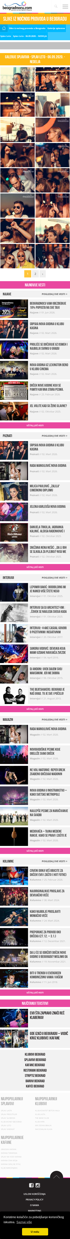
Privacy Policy (34, 1199)
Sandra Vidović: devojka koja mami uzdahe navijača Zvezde (48, 650)
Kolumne (36, 879)
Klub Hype (40, 1121)
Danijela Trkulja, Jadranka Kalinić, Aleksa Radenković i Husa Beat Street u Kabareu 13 (48, 531)
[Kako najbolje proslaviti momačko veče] (14, 916)
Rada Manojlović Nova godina (48, 465)
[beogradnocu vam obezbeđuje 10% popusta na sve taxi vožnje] (14, 308)
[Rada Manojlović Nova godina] (14, 470)
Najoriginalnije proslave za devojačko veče (47, 893)
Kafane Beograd (35, 1065)
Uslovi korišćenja (35, 1194)
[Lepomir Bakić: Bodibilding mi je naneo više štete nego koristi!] (14, 592)
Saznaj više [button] (24, 1222)
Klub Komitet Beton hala (47, 1110)
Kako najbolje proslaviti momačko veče (45, 913)
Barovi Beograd (35, 1081)
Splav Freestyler (9, 1114)
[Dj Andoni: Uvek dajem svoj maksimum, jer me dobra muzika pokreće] (14, 674)
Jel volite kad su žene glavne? (48, 406)
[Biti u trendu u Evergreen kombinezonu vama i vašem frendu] (14, 978)
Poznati (35, 454)
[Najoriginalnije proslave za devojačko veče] (14, 896)
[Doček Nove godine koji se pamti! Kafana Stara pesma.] (14, 390)
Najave (34, 312)
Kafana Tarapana (9, 1153)
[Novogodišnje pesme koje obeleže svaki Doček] (14, 754)
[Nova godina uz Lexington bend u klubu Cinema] (14, 369)
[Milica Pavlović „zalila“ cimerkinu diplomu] (14, 491)
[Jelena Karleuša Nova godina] (14, 511)
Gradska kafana (8, 1149)
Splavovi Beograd (35, 1060)
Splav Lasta (6, 1110)
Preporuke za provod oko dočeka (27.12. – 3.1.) (45, 934)
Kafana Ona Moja (9, 1160)
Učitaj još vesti (35, 425)
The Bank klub (42, 1118)
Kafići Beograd (35, 1086)
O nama (34, 1205)
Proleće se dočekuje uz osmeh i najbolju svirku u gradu (49, 346)
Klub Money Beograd (11, 1121)
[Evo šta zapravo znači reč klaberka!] (14, 1018)
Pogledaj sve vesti (54, 294)
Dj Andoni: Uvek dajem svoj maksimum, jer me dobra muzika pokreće (46, 673)
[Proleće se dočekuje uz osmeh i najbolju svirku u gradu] (14, 349)
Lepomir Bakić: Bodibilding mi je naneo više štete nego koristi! (48, 591)
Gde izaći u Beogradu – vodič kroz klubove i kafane (49, 1035)
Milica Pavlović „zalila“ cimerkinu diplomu (45, 488)
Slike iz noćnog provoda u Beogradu (27, 28)
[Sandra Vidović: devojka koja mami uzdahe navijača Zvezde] (14, 653)
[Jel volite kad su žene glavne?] (14, 410)
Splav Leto (5, 36)
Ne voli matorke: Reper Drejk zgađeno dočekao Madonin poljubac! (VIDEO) (47, 774)
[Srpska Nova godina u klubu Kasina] (14, 329)
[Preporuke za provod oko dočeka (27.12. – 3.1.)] (14, 937)
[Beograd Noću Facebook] (31, 1185)
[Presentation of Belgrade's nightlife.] (17, 6)
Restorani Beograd (35, 1070)
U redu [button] (35, 1231)
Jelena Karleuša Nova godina (48, 506)
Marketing (34, 1210)
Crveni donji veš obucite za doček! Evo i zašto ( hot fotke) (48, 872)
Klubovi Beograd (35, 1054)
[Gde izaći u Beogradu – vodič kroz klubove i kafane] (14, 1038)
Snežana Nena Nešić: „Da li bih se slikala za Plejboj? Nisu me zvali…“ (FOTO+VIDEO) (48, 551)
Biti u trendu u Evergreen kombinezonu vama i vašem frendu (46, 977)
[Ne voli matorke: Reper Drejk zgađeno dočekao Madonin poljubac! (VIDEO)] (14, 774)
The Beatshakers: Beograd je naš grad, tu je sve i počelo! (47, 691)
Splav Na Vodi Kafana (11, 1156)
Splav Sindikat (8, 1129)
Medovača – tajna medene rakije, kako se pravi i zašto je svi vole (48, 835)
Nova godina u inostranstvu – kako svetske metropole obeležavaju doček (48, 794)
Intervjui (35, 596)
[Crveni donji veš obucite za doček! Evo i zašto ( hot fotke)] (14, 875)
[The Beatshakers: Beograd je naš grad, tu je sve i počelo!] (14, 694)
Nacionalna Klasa (43, 1129)
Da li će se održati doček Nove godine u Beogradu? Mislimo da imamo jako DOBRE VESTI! (49, 956)
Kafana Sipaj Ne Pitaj (10, 1164)
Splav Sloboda (8, 1118)
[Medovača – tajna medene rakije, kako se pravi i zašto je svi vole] (14, 836)
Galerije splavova (56, 28)
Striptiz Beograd (35, 1075)
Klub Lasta (40, 1114)
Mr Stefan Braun (43, 1125)
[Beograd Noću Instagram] (37, 1185)
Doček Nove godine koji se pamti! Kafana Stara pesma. (47, 387)
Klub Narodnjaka (9, 1168)
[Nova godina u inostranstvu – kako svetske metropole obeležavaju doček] (14, 795)
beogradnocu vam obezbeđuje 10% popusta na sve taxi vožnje (48, 307)
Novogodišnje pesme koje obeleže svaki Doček (45, 751)
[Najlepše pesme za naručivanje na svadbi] (14, 815)
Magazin (35, 734)
